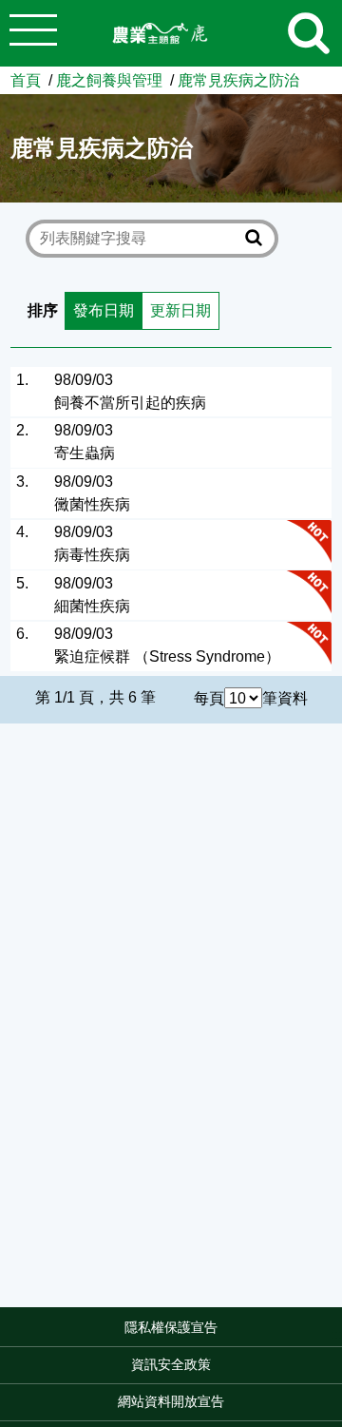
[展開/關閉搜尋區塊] (309, 33)
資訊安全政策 (171, 1364)
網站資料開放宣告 (171, 1401)
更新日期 (180, 309)
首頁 (25, 79)
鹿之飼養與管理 (109, 79)
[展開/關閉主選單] (33, 33)
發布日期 (103, 309)
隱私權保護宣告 (171, 1327)
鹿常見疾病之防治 (238, 79)
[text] (139, 239)
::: (336, 1333)
